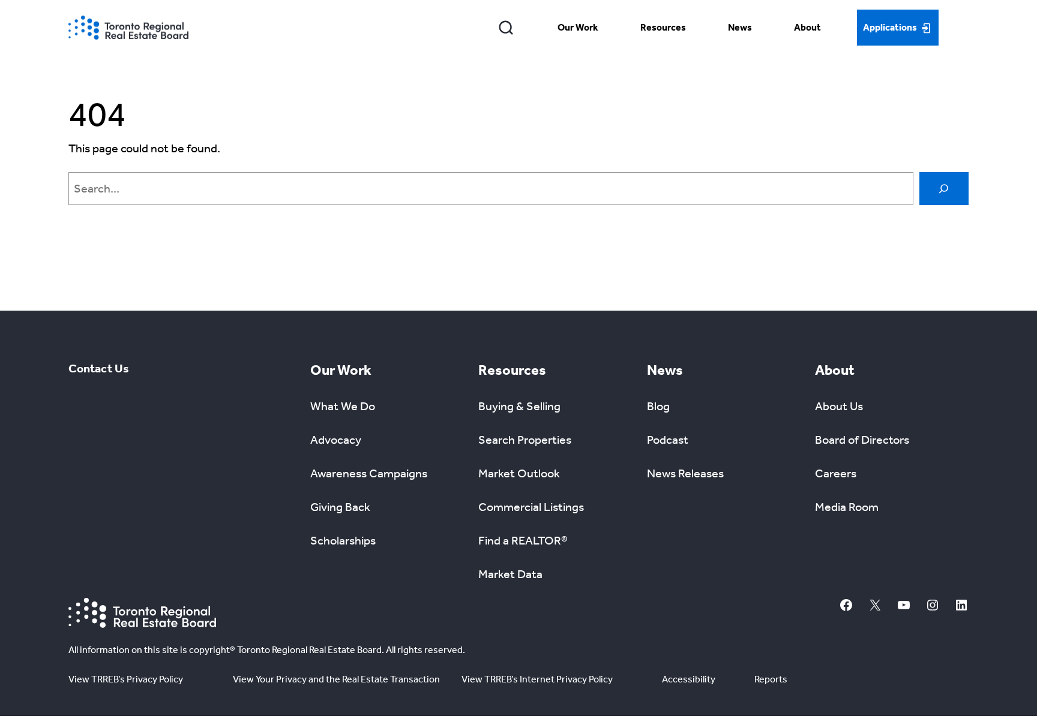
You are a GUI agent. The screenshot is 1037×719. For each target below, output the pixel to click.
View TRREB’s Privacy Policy (125, 679)
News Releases (685, 473)
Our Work (578, 27)
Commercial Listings (531, 507)
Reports (770, 679)
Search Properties (524, 439)
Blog (658, 406)
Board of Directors (862, 439)
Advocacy (335, 439)
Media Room (847, 507)
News (740, 27)
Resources (663, 27)
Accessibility (688, 679)
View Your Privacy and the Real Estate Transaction (336, 679)
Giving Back (340, 507)
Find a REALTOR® (523, 540)
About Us (839, 406)
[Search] (506, 28)
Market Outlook (519, 473)
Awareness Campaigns (368, 473)
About (807, 27)
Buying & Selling (519, 406)
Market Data (510, 574)
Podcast (667, 439)
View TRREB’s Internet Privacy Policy (537, 679)
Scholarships (343, 540)
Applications (890, 27)
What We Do (342, 406)
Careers (835, 473)
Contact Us (98, 368)
